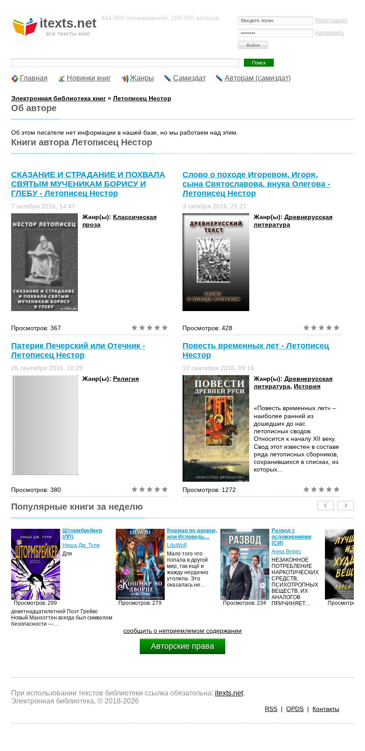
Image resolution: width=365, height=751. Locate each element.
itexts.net (229, 693)
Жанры (142, 78)
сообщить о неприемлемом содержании (182, 630)
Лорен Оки (309, 545)
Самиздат (189, 78)
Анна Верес (206, 551)
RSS (271, 708)
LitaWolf (96, 545)
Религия (126, 378)
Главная (34, 78)
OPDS (295, 708)
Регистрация (331, 20)
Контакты (325, 708)
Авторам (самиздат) (258, 78)
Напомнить (329, 33)
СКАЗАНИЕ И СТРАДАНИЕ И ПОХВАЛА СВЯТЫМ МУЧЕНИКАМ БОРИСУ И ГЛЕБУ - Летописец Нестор (88, 184)
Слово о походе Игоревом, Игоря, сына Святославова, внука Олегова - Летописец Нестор (256, 184)
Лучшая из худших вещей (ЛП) (320, 533)
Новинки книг (89, 78)
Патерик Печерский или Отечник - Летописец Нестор (78, 350)
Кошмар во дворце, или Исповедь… (112, 533)
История (307, 386)
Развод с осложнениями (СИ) (211, 536)
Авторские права (182, 646)
